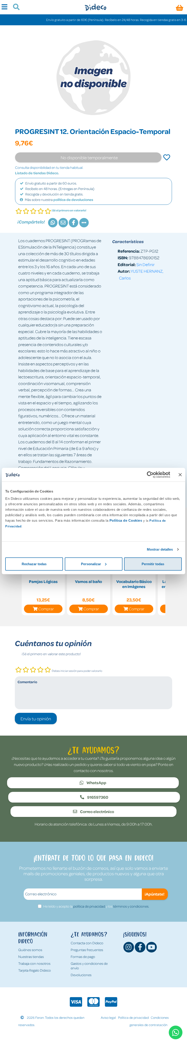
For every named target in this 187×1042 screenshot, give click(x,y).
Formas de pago (83, 956)
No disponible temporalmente (89, 157)
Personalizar (91, 564)
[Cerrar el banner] (180, 474)
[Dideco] (95, 7)
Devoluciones (81, 975)
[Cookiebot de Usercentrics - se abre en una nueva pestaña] (150, 474)
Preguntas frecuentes (87, 949)
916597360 (97, 797)
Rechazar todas (34, 564)
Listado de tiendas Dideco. (37, 173)
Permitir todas (153, 564)
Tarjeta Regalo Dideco (34, 970)
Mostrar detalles (160, 549)
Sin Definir (145, 264)
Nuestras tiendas (31, 956)
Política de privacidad (133, 1017)
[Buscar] (14, 7)
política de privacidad (89, 906)
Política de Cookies (125, 520)
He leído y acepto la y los (96, 906)
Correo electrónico (96, 811)
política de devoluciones (73, 199)
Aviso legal (108, 1017)
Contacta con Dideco (87, 943)
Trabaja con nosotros (34, 963)
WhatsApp (96, 782)
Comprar (46, 608)
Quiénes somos (30, 949)
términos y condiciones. (131, 906)
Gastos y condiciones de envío (89, 965)
